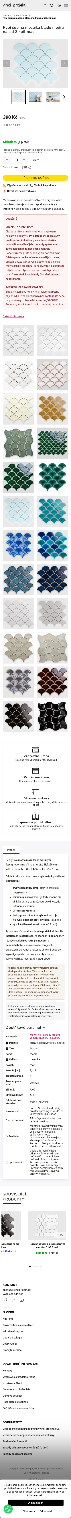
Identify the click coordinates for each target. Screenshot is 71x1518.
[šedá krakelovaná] (18, 682)
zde (41, 1495)
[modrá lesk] (52, 511)
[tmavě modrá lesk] (52, 580)
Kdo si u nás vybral (13, 1331)
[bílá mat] (52, 341)
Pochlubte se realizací (15, 1401)
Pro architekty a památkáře (18, 1325)
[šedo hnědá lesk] (52, 682)
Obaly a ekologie (12, 1337)
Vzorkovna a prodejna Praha (19, 1377)
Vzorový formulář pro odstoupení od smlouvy (28, 1435)
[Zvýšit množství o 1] (24, 160)
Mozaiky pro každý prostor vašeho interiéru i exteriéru (45, 1036)
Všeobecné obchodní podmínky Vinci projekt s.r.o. (31, 1428)
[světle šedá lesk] (18, 614)
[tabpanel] (47, 1235)
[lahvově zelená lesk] (52, 477)
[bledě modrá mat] (18, 511)
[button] (8, 1508)
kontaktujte (51, 296)
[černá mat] (18, 716)
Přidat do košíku (35, 177)
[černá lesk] (52, 716)
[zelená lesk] (18, 443)
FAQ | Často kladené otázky (18, 1408)
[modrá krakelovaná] (18, 546)
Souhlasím (37, 1502)
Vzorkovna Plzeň (12, 1383)
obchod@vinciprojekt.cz (17, 1289)
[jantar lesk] (52, 409)
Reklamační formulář (15, 1441)
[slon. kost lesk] (18, 409)
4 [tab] (41, 1266)
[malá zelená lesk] (52, 443)
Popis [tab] (11, 849)
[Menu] (66, 5)
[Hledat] (52, 5)
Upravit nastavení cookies (36, 1473)
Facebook (5, 1300)
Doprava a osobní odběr (16, 1389)
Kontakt (7, 1370)
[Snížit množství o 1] (7, 160)
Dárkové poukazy (12, 1395)
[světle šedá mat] (52, 614)
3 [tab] (37, 1266)
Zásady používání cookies (17, 1453)
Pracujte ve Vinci (12, 1350)
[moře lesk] (52, 546)
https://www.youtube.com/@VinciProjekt (22, 1300)
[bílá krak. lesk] (18, 375)
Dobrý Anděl (10, 1343)
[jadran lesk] (18, 580)
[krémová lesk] (52, 375)
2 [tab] (34, 1266)
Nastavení (29, 1511)
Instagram (13, 1300)
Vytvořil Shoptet (35, 1479)
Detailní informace (13, 316)
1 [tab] (30, 1266)
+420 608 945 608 (13, 1294)
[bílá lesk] (18, 341)
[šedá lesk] (18, 648)
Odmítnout (46, 1511)
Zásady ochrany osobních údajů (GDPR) (25, 1447)
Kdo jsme (8, 1318)
